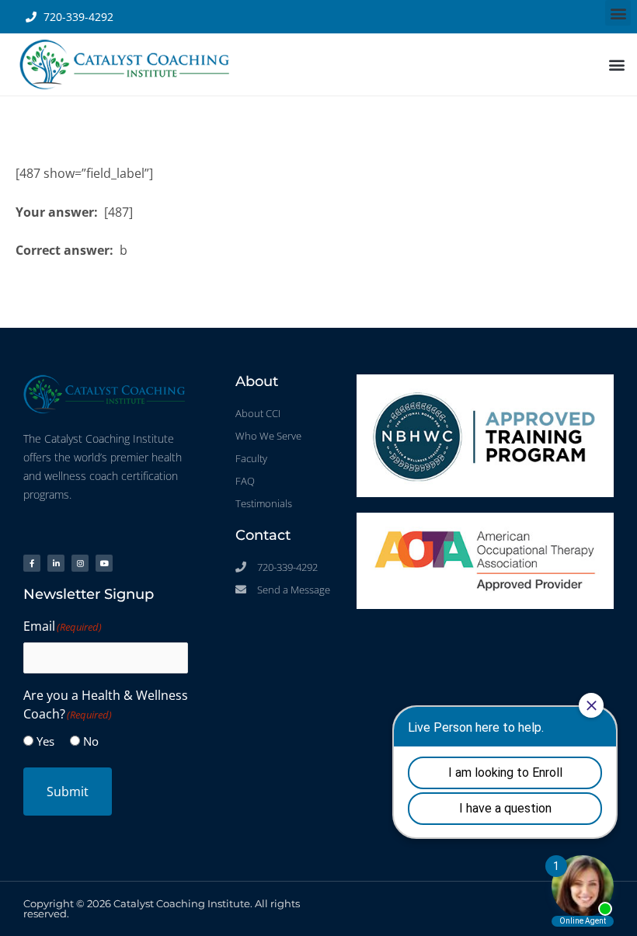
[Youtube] (104, 563)
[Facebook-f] (31, 563)
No (91, 741)
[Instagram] (80, 563)
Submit (68, 791)
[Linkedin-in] (55, 563)
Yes (45, 741)
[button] (618, 13)
